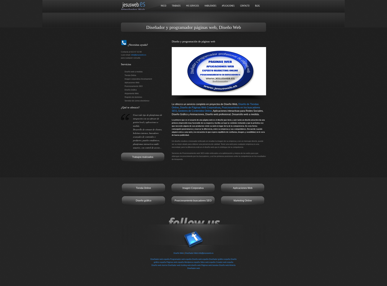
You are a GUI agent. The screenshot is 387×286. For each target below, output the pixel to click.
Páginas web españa (175, 262)
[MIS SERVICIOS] (192, 8)
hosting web (186, 265)
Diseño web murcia (159, 265)
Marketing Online (243, 200)
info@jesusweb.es (138, 55)
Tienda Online (143, 188)
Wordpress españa (192, 262)
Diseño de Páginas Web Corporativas (200, 107)
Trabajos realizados (142, 157)
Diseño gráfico (143, 200)
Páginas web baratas (210, 265)
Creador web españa (224, 262)
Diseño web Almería (227, 265)
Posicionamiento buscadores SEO (193, 200)
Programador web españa (181, 259)
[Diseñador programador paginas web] (134, 10)
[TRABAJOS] (176, 8)
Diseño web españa (200, 259)
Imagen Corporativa (193, 188)
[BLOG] (257, 8)
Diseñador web (174, 265)
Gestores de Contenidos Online (195, 111)
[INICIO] (163, 8)
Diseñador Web (191, 253)
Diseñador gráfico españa (219, 259)
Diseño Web (179, 253)
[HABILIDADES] (210, 8)
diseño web (196, 265)
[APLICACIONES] (228, 8)
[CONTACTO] (244, 8)
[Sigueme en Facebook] (193, 250)
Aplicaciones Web (242, 188)
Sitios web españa (207, 262)
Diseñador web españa (160, 259)
